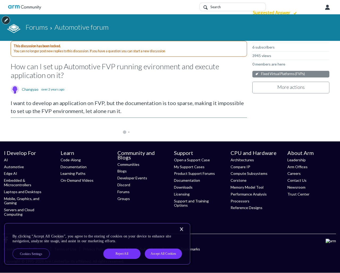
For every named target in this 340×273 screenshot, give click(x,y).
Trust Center (298, 194)
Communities (128, 164)
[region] (97, 244)
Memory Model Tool (247, 187)
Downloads (183, 187)
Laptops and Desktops (22, 191)
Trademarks (190, 249)
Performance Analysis (249, 194)
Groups (123, 198)
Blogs (122, 171)
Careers (294, 173)
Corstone (238, 180)
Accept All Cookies (163, 253)
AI (6, 160)
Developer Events (132, 178)
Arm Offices (297, 166)
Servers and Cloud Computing (19, 211)
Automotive (14, 166)
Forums (123, 191)
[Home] (24, 7)
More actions (291, 87)
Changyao (30, 89)
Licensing (182, 194)
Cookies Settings (31, 254)
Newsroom (296, 187)
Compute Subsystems (249, 173)
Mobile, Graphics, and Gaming (21, 200)
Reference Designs (246, 207)
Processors (240, 201)
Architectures (242, 160)
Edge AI (10, 173)
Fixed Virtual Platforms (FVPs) (283, 74)
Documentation (74, 166)
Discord (123, 185)
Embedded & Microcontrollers (17, 182)
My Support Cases (189, 166)
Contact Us (297, 180)
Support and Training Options (191, 203)
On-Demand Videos (77, 180)
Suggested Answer (272, 12)
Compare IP (240, 166)
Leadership (296, 160)
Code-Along (71, 160)
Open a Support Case (192, 160)
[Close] (181, 229)
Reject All (122, 253)
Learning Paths (73, 173)
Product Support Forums (194, 173)
